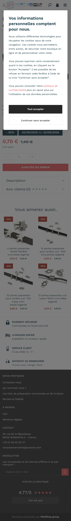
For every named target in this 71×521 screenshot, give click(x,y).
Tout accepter (35, 109)
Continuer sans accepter (35, 120)
